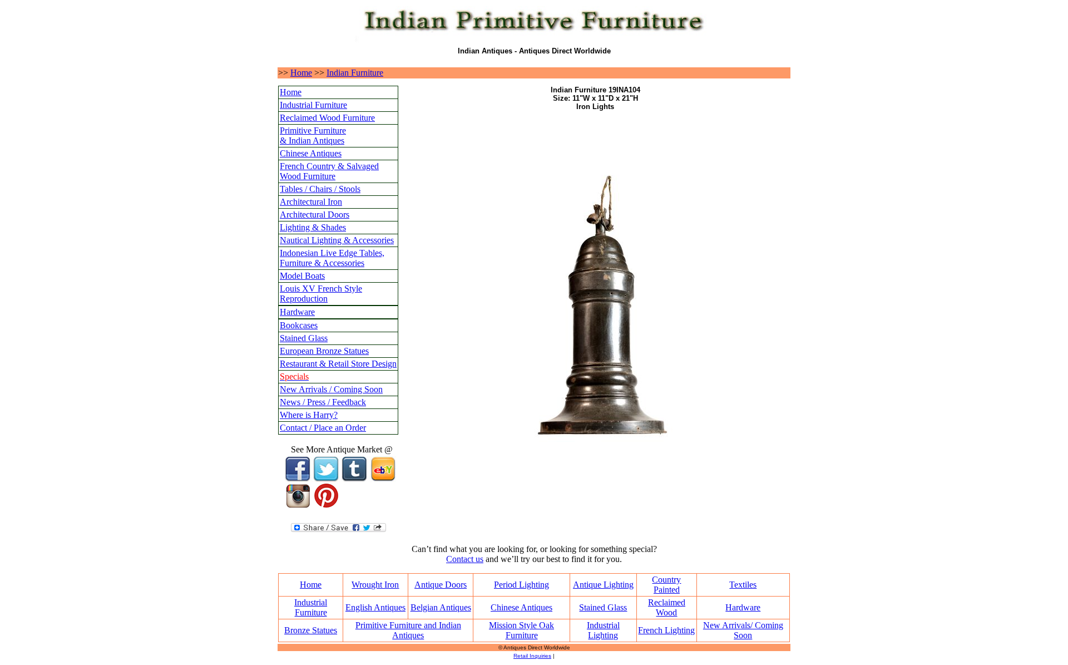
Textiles (742, 584)
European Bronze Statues (324, 351)
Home (301, 72)
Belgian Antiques (441, 607)
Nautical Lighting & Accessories (337, 240)
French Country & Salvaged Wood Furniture (329, 171)
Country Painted (666, 584)
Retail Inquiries (532, 656)
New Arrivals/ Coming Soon (743, 630)
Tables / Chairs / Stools (320, 189)
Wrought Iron (375, 584)
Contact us (464, 559)
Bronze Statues (310, 630)
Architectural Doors (314, 214)
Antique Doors (440, 584)
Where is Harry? (309, 415)
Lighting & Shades (313, 227)
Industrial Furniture (313, 105)
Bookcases (299, 325)
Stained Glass (304, 338)
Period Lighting (521, 584)
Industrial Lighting (603, 630)
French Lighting (666, 630)
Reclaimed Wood (666, 607)
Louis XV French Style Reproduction (321, 293)
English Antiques (375, 607)
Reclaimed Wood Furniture (327, 117)
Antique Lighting (603, 584)
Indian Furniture (355, 72)
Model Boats (302, 275)
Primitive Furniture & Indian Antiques (313, 135)
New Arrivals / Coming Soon (331, 389)
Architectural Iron (311, 201)
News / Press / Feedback (323, 402)
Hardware (297, 312)
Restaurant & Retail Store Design (338, 363)
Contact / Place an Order (323, 427)
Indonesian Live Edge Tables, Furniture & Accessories (332, 258)
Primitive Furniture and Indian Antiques (408, 630)
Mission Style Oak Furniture (521, 630)
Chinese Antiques (311, 153)
